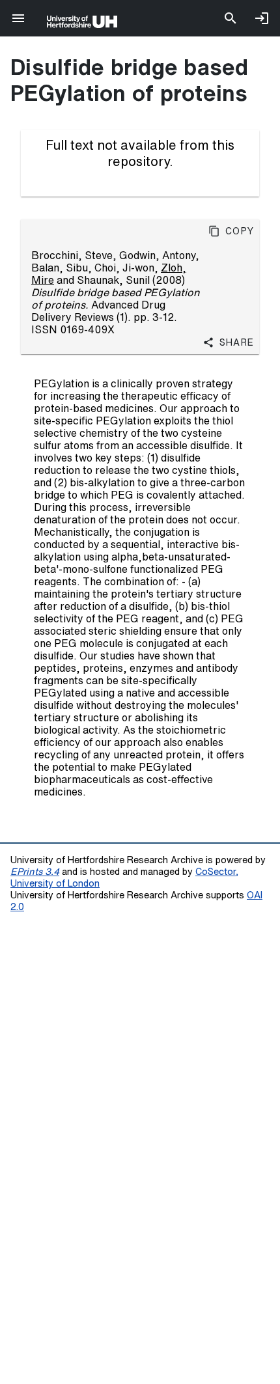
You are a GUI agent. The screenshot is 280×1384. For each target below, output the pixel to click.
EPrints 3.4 (34, 871)
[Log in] (261, 18)
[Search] (230, 18)
